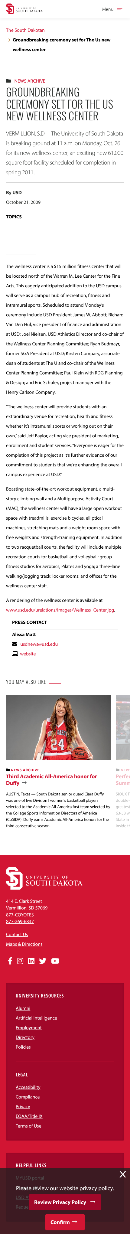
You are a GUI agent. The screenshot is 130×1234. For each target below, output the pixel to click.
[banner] (58, 762)
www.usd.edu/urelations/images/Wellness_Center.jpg (60, 610)
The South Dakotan (25, 30)
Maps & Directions (24, 944)
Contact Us (17, 935)
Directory (25, 1037)
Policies (23, 1047)
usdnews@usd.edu (39, 644)
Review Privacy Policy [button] (60, 1202)
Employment (29, 1028)
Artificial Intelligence (36, 1018)
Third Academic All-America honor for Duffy (51, 779)
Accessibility (28, 1087)
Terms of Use (28, 1126)
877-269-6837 (20, 922)
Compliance (28, 1097)
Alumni (23, 1008)
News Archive (29, 81)
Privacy (23, 1107)
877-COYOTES (20, 915)
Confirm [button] (60, 1222)
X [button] (122, 1174)
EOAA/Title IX (29, 1116)
